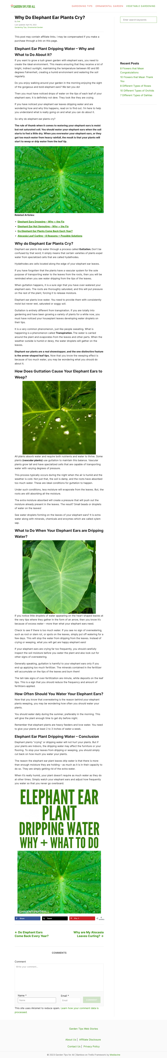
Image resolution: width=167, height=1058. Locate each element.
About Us (70, 1039)
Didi (18, 21)
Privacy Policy (92, 1046)
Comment (20, 961)
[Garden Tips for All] (32, 6)
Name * (22, 995)
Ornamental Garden (35, 27)
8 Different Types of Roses (135, 85)
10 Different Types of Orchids (137, 90)
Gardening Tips (21, 27)
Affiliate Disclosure (90, 1039)
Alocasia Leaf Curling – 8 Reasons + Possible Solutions (50, 235)
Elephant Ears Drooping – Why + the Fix (41, 221)
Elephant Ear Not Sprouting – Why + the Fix (43, 226)
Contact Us (73, 1046)
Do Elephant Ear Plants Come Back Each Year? (45, 231)
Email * (65, 995)
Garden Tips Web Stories (83, 1028)
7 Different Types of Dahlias (136, 95)
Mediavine (115, 1054)
